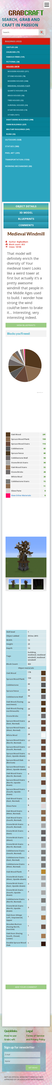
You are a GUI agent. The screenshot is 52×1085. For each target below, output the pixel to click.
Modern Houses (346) (18, 81)
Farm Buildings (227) (16, 124)
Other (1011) (13, 115)
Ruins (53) (10, 134)
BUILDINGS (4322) (13, 41)
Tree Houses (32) (15, 100)
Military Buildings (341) (18, 129)
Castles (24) (12, 47)
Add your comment (26, 987)
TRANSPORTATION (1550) (17, 159)
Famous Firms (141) (15, 57)
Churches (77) (12, 52)
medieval (32, 654)
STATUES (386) (12, 146)
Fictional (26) (12, 61)
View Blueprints (26, 325)
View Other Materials (21, 495)
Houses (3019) (12, 66)
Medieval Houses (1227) (19, 86)
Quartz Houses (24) (17, 90)
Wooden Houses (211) (18, 71)
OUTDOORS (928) (13, 139)
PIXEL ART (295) (12, 153)
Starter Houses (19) (17, 110)
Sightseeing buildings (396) (19, 119)
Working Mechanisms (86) (18, 166)
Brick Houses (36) (16, 95)
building (32, 652)
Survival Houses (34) (18, 105)
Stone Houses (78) (16, 76)
